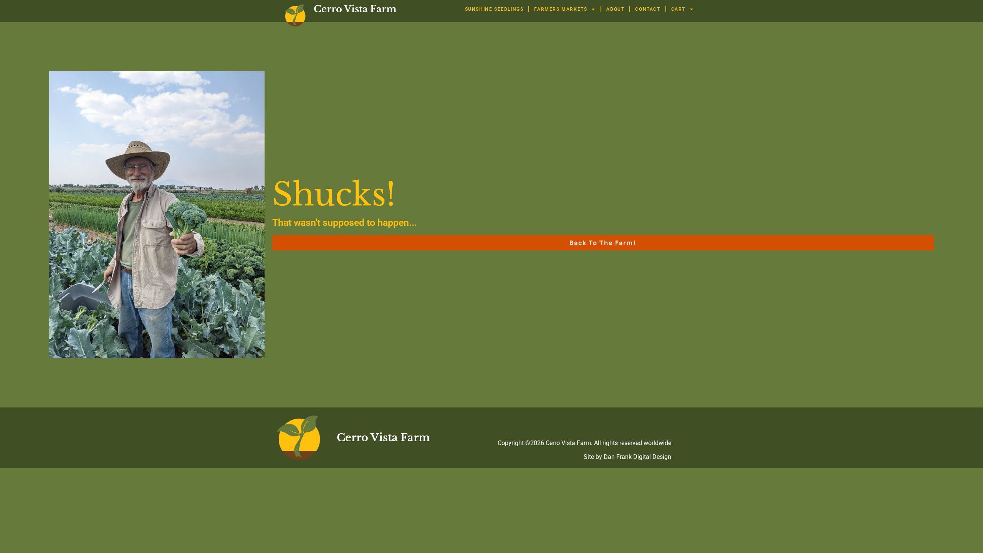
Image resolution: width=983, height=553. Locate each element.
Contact (647, 9)
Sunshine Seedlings (494, 9)
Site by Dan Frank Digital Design (627, 456)
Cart (678, 9)
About (615, 9)
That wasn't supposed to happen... (344, 222)
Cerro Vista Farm (355, 9)
